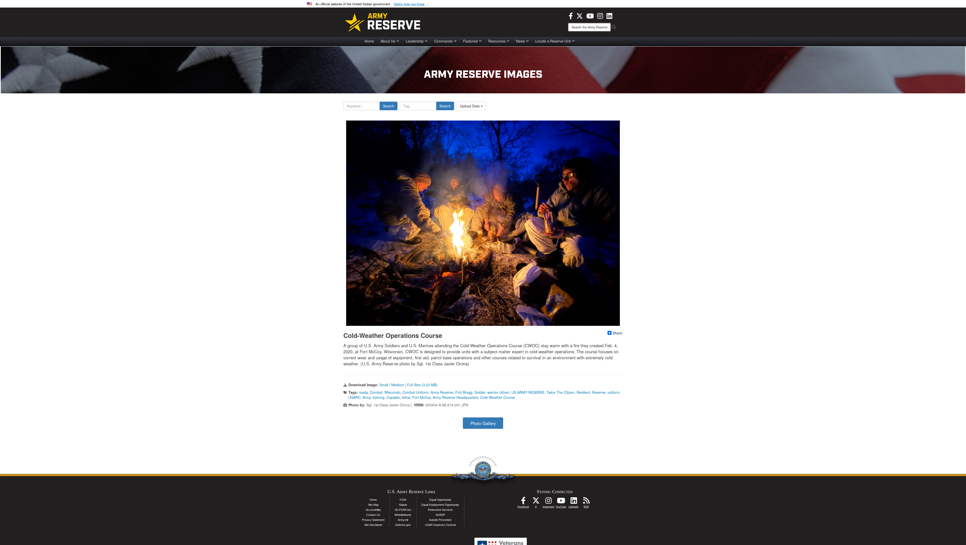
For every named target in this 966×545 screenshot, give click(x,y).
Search (388, 105)
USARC (354, 397)
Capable (393, 397)
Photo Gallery (483, 423)
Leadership (415, 41)
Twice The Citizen (560, 392)
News (520, 41)
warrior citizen (498, 392)
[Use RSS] (586, 502)
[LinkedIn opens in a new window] (609, 15)
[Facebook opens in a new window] (571, 15)
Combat (376, 392)
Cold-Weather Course (497, 397)
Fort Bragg (463, 392)
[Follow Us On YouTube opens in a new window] (561, 502)
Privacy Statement (373, 519)
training (378, 397)
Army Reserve (442, 392)
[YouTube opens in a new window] (590, 15)
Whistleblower (402, 514)
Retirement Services (440, 509)
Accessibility (373, 509)
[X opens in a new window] (579, 15)
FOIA (403, 499)
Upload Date (470, 105)
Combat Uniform (416, 392)
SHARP (440, 514)
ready (363, 392)
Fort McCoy (421, 397)
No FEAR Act (403, 509)
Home (369, 41)
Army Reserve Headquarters (455, 397)
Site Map (373, 504)
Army (367, 397)
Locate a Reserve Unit (553, 41)
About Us (388, 41)
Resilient (583, 392)
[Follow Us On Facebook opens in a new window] (523, 502)
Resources (496, 41)
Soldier (479, 392)
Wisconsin (392, 392)
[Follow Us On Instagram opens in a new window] (548, 502)
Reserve (599, 392)
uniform (614, 392)
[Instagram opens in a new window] (600, 15)
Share (617, 333)
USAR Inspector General (440, 524)
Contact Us (373, 514)
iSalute (403, 504)
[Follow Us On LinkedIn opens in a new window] (573, 502)
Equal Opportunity (440, 499)
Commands (443, 41)
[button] (412, 4)
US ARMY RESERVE (527, 392)
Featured (470, 41)
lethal (406, 397)
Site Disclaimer (373, 524)
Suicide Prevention (440, 519)
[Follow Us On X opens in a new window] (536, 502)
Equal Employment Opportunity (440, 504)
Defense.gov (403, 524)
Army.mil (403, 519)
